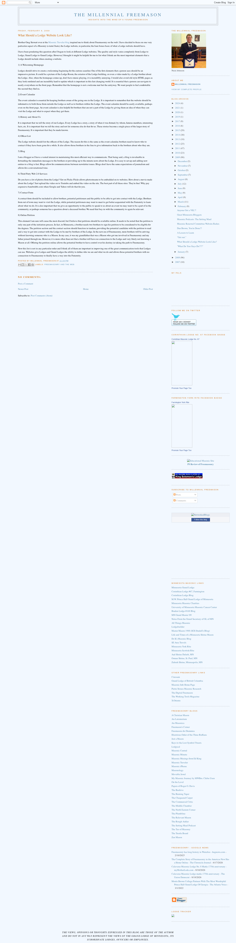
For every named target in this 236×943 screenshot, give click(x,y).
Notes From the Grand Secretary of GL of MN (193, 618)
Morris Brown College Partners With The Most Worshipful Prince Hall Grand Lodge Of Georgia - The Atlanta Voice (199, 883)
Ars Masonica (178, 723)
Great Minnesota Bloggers (189, 214)
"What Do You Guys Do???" (190, 246)
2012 (178, 143)
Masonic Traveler (180, 762)
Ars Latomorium (179, 719)
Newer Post (23, 289)
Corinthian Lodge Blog (182, 595)
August (181, 179)
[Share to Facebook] (29, 264)
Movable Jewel (179, 774)
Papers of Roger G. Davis (183, 786)
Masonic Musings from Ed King (186, 758)
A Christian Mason (180, 715)
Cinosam (176, 676)
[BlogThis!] (23, 264)
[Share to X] (26, 264)
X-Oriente (176, 700)
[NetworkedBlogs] (200, 514)
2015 (178, 130)
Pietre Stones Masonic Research (186, 688)
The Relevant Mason (181, 817)
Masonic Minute (179, 754)
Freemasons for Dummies (183, 730)
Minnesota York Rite (181, 646)
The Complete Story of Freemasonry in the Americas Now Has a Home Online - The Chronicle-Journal (200, 861)
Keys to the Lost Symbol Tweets (186, 742)
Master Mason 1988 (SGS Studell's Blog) (191, 630)
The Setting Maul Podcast (184, 825)
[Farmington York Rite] (182, 446)
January (182, 251)
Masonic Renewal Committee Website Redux (198, 223)
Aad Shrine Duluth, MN (183, 654)
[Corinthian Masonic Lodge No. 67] (182, 384)
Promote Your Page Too (181, 388)
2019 (178, 116)
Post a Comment (25, 283)
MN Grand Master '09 (182, 614)
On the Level (178, 782)
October (182, 170)
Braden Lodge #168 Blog (183, 611)
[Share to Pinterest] (32, 264)
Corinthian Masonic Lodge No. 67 (185, 339)
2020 (178, 112)
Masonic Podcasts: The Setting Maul (194, 219)
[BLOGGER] (179, 901)
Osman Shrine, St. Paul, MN (184, 658)
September (183, 174)
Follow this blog (200, 520)
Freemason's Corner (181, 727)
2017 (178, 121)
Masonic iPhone (179, 766)
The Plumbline (178, 813)
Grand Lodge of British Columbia (187, 680)
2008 (178, 257)
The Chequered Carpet (182, 797)
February (182, 206)
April (180, 197)
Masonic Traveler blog (58, 42)
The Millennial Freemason (118, 14)
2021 (178, 107)
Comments (181, 500)
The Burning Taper (180, 793)
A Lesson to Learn (185, 232)
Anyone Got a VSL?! (186, 210)
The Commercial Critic (182, 801)
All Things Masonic (181, 622)
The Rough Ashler (180, 821)
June (180, 188)
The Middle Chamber (182, 805)
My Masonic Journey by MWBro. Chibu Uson (193, 778)
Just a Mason (178, 738)
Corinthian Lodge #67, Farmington (188, 591)
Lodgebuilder (178, 626)
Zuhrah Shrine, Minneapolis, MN (187, 662)
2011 (178, 148)
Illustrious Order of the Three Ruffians (189, 734)
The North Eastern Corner (183, 809)
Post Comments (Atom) (41, 295)
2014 (178, 134)
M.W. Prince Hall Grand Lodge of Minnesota (192, 599)
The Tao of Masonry (181, 829)
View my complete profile (187, 89)
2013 (178, 139)
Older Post (148, 289)
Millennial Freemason (187, 84)
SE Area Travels (179, 642)
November (183, 165)
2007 (178, 261)
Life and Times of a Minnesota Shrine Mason (193, 634)
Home (86, 289)
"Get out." (181, 237)
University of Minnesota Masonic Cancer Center (194, 607)
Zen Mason (177, 837)
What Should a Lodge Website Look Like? (197, 241)
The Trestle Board (180, 833)
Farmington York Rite (180, 402)
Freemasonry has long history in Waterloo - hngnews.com (198, 851)
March (181, 201)
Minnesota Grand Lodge (183, 587)
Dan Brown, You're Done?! (189, 228)
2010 (178, 152)
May (180, 192)
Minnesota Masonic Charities (185, 603)
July (180, 183)
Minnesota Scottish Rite (183, 650)
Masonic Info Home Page (183, 684)
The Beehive (177, 790)
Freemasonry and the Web (59, 264)
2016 (178, 125)
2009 (178, 157)
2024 (178, 103)
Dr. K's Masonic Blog (181, 638)
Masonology (177, 770)
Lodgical (176, 746)
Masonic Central (179, 750)
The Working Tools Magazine (185, 696)
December (183, 161)
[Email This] (19, 264)
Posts (178, 494)
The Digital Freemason (182, 692)
